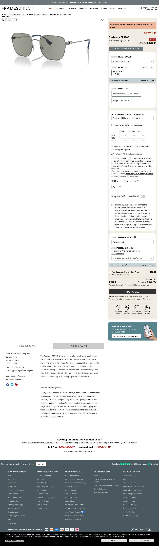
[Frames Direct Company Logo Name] (17, 8)
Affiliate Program (43, 508)
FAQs (124, 479)
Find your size (148, 67)
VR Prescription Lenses (16, 516)
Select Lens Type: (119, 88)
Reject (114, 540)
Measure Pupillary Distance (132, 494)
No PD (136, 180)
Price (150, 279)
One (116, 180)
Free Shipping (42, 490)
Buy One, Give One (101, 492)
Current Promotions (44, 475)
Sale (50, 8)
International (70, 501)
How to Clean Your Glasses (132, 490)
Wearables (83, 8)
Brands (104, 8)
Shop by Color (13, 501)
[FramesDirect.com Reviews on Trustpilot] (125, 464)
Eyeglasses (59, 8)
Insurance (122, 8)
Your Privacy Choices (72, 512)
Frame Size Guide (128, 501)
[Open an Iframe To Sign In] (148, 8)
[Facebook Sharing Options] (7, 384)
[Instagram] (145, 529)
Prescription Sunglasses (16, 14)
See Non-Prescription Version (126, 49)
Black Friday (41, 479)
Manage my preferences (14, 541)
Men (9, 475)
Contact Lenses (13, 494)
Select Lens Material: (122, 237)
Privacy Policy (58, 536)
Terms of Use (73, 536)
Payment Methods (72, 475)
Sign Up (41, 464)
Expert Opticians (100, 489)
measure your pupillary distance (139, 173)
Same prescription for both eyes (128, 125)
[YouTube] (149, 529)
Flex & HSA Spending (130, 516)
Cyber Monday (42, 483)
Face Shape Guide (129, 497)
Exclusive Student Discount (47, 497)
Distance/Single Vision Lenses (126, 93)
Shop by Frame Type (15, 505)
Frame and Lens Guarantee (75, 505)
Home (4, 14)
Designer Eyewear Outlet (46, 486)
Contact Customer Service (74, 516)
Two (125, 180)
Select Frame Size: (120, 67)
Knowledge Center (129, 475)
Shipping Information (73, 497)
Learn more (146, 285)
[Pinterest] (141, 529)
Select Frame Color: (121, 57)
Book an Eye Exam (129, 512)
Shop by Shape (13, 508)
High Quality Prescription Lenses (106, 485)
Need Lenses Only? (129, 505)
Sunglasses (71, 8)
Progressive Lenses (121, 100)
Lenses (112, 8)
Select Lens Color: (120, 248)
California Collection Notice (75, 508)
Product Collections (15, 497)
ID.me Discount (42, 494)
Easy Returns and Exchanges (75, 483)
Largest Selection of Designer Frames (104, 480)
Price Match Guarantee (45, 501)
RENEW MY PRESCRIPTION (128, 336)
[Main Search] (141, 8)
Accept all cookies (141, 540)
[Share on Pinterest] (16, 384)
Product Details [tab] (27, 346)
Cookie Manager (118, 536)
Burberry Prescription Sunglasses (37, 14)
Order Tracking (70, 490)
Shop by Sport (13, 512)
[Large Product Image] (51, 46)
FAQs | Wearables (129, 483)
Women (11, 479)
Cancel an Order (71, 486)
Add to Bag (132, 291)
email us (126, 442)
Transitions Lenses (129, 508)
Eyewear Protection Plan (127, 272)
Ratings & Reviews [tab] (78, 346)
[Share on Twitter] (12, 384)
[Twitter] (136, 529)
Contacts (94, 8)
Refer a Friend (42, 505)
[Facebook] (132, 529)
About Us (97, 475)
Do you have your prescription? (127, 114)
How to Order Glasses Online (133, 486)
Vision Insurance (71, 494)
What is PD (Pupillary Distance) (129, 154)
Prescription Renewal (73, 519)
